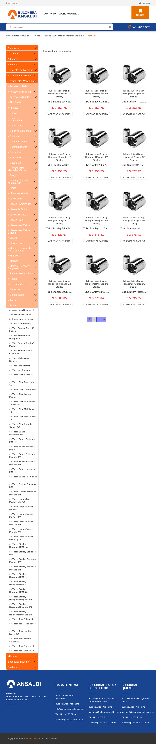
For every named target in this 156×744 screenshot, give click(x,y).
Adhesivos (13, 59)
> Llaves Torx (15, 243)
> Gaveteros (14, 163)
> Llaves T (13, 238)
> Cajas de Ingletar (18, 125)
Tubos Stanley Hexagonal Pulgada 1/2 (63, 35)
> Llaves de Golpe (17, 209)
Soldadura (13, 667)
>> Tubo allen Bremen (20, 323)
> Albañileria (14, 102)
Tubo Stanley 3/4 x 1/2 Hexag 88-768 (134, 228)
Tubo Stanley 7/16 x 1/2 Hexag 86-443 (59, 165)
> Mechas (13, 261)
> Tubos (12, 305)
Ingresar (146, 3)
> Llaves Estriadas (18, 214)
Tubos (37, 35)
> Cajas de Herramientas (15, 119)
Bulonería (13, 64)
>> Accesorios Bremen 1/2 (22, 310)
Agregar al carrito (59, 114)
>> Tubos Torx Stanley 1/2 (21, 646)
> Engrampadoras (17, 147)
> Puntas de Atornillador (21, 273)
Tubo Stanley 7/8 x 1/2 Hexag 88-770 (134, 292)
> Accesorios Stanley (19, 97)
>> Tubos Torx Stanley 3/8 (21, 650)
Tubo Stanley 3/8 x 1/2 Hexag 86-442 (134, 101)
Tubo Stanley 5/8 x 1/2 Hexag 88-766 (59, 228)
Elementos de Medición (20, 70)
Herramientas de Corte (20, 75)
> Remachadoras (17, 284)
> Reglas (13, 279)
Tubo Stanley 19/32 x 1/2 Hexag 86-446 (59, 292)
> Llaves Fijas (15, 220)
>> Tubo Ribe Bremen (19, 365)
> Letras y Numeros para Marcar (18, 181)
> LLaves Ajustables (19, 193)
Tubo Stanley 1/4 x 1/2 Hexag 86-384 (59, 101)
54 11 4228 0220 (141, 27)
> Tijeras (12, 300)
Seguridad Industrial (19, 661)
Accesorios (14, 53)
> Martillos (13, 255)
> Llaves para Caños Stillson (19, 231)
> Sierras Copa (16, 295)
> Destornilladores (18, 141)
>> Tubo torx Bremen (19, 370)
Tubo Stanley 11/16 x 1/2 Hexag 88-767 (96, 228)
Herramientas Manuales (17, 35)
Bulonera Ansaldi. (32, 738)
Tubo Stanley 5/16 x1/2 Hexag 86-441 (96, 101)
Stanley (59, 96)
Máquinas (13, 656)
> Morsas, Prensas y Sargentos (19, 267)
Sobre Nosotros (69, 14)
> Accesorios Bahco (18, 86)
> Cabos (12, 113)
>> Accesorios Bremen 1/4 (22, 314)
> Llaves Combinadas (19, 204)
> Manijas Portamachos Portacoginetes (20, 249)
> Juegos (13, 175)
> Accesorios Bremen (19, 91)
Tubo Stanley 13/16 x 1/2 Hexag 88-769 (96, 292)
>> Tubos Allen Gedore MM (22, 389)
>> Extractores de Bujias (21, 319)
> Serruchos (14, 289)
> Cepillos (13, 136)
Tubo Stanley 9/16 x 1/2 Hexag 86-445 (134, 165)
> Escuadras (14, 152)
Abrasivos (13, 48)
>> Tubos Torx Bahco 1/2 (21, 619)
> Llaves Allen (15, 198)
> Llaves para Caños (19, 225)
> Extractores (15, 157)
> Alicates (13, 107)
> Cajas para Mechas (19, 131)
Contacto (50, 14)
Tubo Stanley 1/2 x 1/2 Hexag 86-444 (96, 165)
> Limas (12, 188)
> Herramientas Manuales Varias (17, 169)
